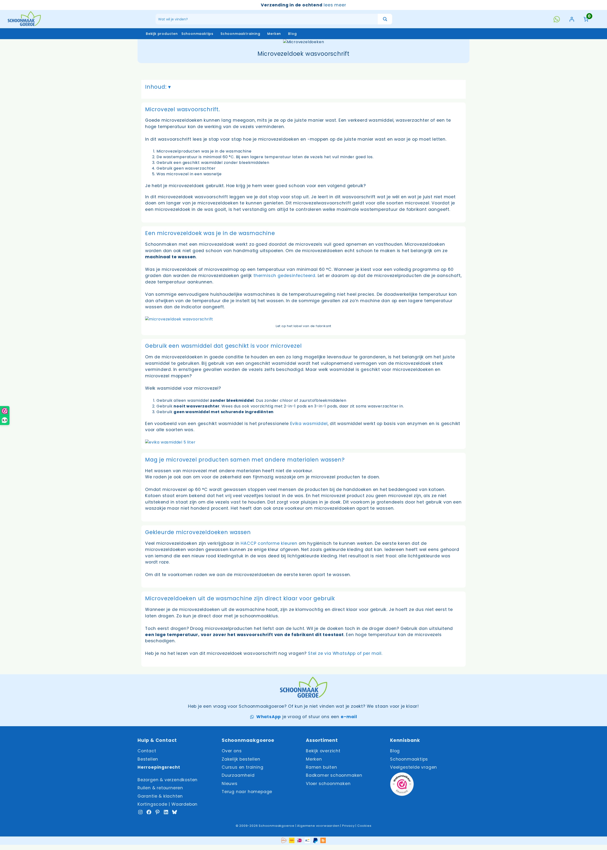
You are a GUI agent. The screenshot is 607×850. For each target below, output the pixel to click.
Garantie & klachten (160, 796)
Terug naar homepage (247, 792)
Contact (147, 751)
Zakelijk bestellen (241, 759)
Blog (292, 33)
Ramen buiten (321, 767)
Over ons (232, 751)
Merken (274, 33)
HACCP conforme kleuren (269, 543)
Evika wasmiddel (309, 423)
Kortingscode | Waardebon (168, 804)
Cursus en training (242, 767)
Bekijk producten (162, 33)
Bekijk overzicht (323, 751)
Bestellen (148, 759)
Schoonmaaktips (197, 33)
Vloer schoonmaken (328, 783)
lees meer (335, 5)
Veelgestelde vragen (413, 767)
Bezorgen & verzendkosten (168, 780)
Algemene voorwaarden (318, 825)
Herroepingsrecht (159, 767)
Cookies (364, 825)
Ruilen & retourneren (160, 788)
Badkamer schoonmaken (334, 775)
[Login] (572, 19)
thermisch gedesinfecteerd (284, 275)
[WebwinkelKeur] (402, 785)
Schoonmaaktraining (240, 33)
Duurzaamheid (238, 775)
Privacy (348, 825)
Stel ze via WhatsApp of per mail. (346, 653)
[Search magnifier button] (385, 19)
